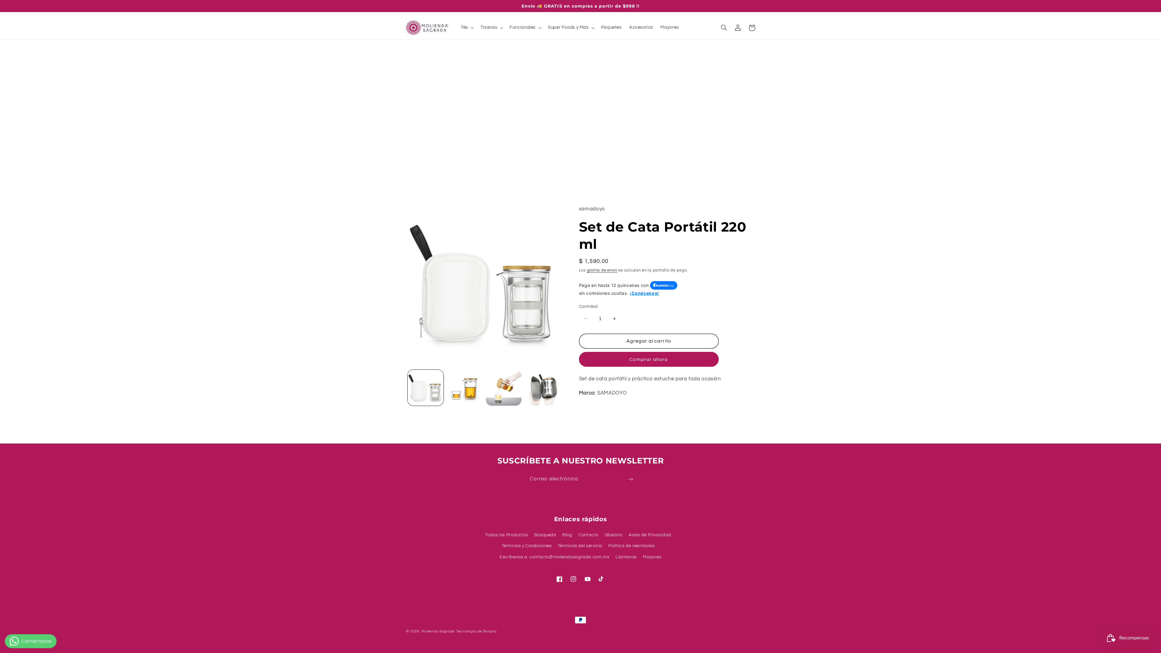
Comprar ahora (648, 359)
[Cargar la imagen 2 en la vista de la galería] (465, 388)
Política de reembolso (631, 546)
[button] (466, 27)
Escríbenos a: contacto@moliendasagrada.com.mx (554, 557)
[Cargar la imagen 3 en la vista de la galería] (504, 388)
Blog (567, 535)
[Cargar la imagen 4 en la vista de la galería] (543, 388)
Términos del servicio (580, 546)
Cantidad (588, 306)
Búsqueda (545, 535)
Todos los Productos (506, 535)
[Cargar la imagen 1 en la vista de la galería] (426, 388)
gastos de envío (602, 270)
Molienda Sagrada (438, 631)
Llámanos (626, 557)
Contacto (588, 535)
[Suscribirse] (631, 479)
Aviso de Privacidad (650, 535)
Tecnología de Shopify (476, 631)
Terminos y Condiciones (527, 546)
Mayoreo (652, 557)
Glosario (614, 535)
